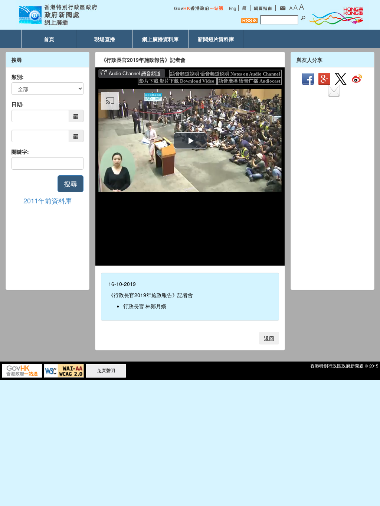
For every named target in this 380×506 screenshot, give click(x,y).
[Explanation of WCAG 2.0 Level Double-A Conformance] (64, 370)
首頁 (49, 39)
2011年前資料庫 (47, 200)
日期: (18, 104)
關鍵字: (20, 151)
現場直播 (104, 39)
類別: (18, 76)
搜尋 (70, 183)
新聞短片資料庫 (216, 39)
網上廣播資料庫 (160, 39)
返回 (269, 338)
